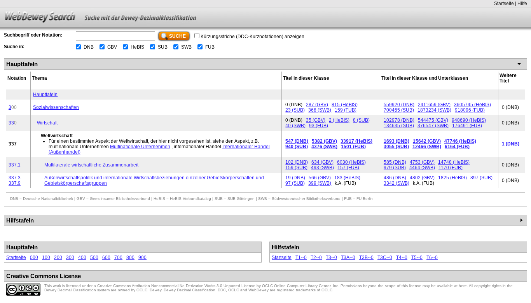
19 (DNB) (295, 177)
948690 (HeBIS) (469, 120)
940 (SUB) (296, 146)
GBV (112, 47)
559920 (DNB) (399, 104)
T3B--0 (366, 257)
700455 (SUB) (399, 110)
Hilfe (522, 3)
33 (11, 123)
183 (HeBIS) (347, 177)
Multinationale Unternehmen (140, 146)
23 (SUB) (295, 110)
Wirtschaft (47, 123)
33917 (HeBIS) (356, 141)
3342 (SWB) (396, 183)
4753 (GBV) (422, 162)
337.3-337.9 (15, 180)
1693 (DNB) (396, 141)
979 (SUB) (395, 167)
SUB (163, 47)
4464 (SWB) (422, 167)
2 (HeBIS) (339, 120)
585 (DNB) (395, 162)
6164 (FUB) (457, 146)
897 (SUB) (481, 177)
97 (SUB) (295, 183)
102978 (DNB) (399, 120)
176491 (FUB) (467, 125)
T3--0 (331, 257)
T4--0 (401, 257)
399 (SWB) (319, 183)
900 (142, 257)
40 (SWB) (295, 125)
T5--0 (417, 257)
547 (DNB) (296, 141)
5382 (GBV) (324, 141)
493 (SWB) (322, 167)
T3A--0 (348, 257)
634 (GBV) (322, 162)
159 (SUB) (296, 167)
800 (130, 257)
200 (58, 257)
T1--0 (301, 257)
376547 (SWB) (433, 125)
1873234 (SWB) (434, 110)
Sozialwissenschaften (56, 107)
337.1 (15, 165)
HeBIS (137, 47)
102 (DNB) (296, 162)
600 (106, 257)
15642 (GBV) (427, 141)
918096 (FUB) (470, 110)
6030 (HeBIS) (351, 162)
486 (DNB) (395, 177)
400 (82, 257)
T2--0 (316, 257)
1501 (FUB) (353, 146)
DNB (89, 47)
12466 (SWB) (426, 146)
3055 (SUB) (396, 146)
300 (70, 257)
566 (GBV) (320, 177)
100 (46, 257)
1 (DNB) (510, 144)
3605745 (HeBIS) (472, 104)
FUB (210, 47)
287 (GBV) (317, 104)
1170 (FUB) (450, 167)
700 (118, 257)
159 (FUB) (345, 110)
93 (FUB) (318, 125)
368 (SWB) (319, 110)
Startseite (504, 3)
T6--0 (432, 257)
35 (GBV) (315, 120)
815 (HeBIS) (345, 104)
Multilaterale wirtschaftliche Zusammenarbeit (91, 165)
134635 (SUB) (399, 125)
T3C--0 (384, 257)
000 (34, 257)
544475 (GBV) (433, 120)
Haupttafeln (45, 94)
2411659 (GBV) (434, 104)
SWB (186, 47)
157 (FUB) (348, 167)
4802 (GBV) (422, 177)
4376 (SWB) (324, 146)
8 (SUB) (361, 120)
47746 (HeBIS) (460, 141)
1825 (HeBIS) (452, 177)
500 (94, 257)
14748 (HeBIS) (454, 162)
